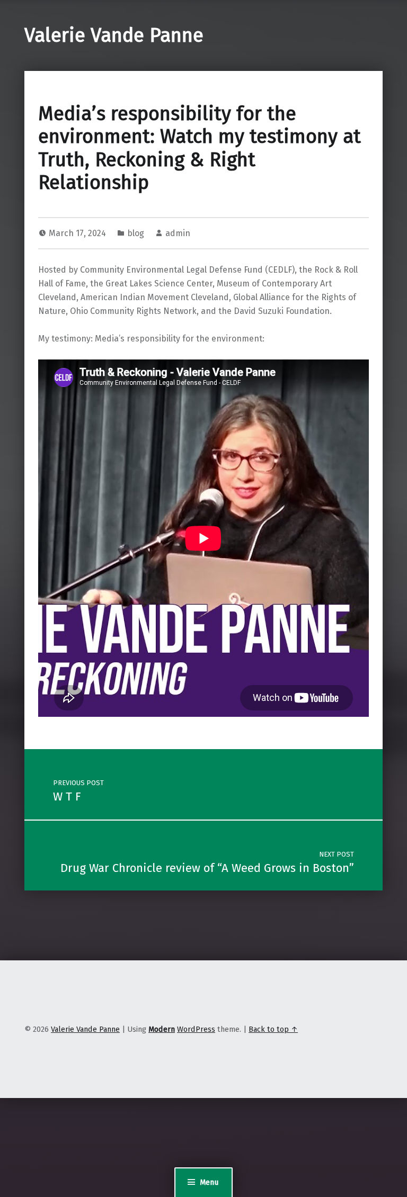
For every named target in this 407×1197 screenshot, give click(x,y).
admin (177, 233)
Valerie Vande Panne (114, 35)
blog (135, 233)
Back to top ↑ (273, 1029)
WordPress (196, 1029)
